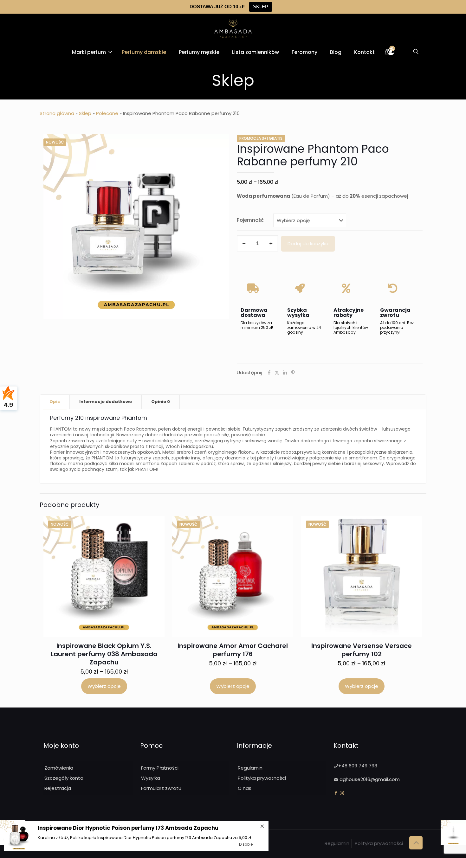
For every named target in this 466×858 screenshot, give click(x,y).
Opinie (160, 402)
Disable (246, 844)
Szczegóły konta (63, 778)
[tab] (55, 402)
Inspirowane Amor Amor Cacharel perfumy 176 (233, 649)
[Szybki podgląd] (155, 538)
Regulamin (250, 768)
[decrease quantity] (243, 243)
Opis (54, 402)
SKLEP (260, 6)
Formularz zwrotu (161, 788)
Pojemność (250, 220)
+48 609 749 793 (357, 765)
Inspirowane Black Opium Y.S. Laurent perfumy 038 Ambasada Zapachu (104, 654)
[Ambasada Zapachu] (233, 28)
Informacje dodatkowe (105, 402)
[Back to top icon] (416, 842)
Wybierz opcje (104, 686)
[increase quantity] (270, 243)
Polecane (107, 113)
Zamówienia (58, 768)
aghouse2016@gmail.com (370, 779)
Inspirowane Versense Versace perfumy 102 (361, 649)
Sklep (85, 113)
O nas (244, 788)
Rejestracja (57, 788)
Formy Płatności (159, 768)
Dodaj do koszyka (308, 243)
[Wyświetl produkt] (155, 524)
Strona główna (57, 113)
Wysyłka (150, 778)
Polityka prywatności (262, 778)
